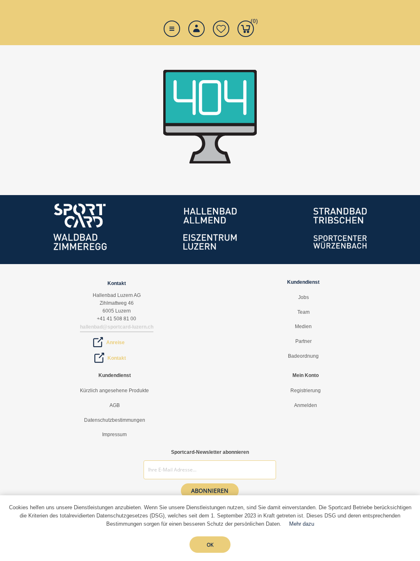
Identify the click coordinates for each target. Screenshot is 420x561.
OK (210, 544)
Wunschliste (221, 29)
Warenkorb (252, 22)
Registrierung (305, 390)
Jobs (303, 297)
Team (303, 312)
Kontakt (116, 358)
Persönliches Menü (196, 29)
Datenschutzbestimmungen (114, 420)
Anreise (115, 342)
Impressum (114, 434)
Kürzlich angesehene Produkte (114, 390)
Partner (303, 341)
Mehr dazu (301, 524)
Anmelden (305, 405)
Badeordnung (303, 356)
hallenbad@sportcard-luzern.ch (116, 327)
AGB (115, 405)
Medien (303, 326)
